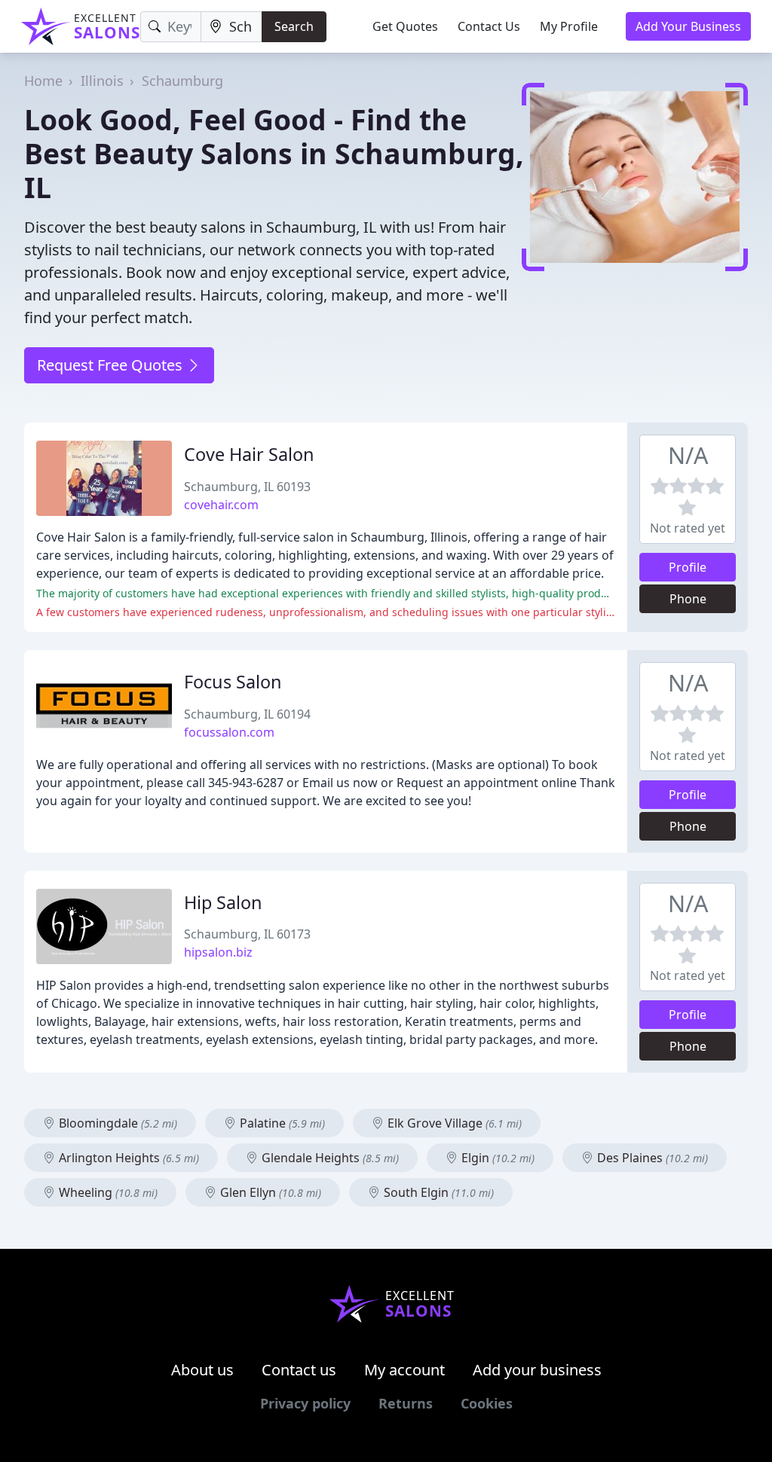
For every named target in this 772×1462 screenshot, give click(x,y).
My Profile (569, 26)
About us (202, 1370)
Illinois (102, 81)
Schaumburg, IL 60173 (247, 934)
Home (43, 81)
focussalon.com (229, 732)
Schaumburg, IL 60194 (247, 714)
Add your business (537, 1370)
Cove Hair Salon (249, 454)
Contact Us (489, 26)
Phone (687, 599)
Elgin (496, 1157)
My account (404, 1370)
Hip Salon (223, 902)
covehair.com (221, 504)
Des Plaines (651, 1157)
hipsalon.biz (218, 952)
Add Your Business (688, 26)
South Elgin (437, 1192)
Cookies (487, 1403)
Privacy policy (305, 1403)
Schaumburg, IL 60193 (247, 486)
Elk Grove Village (453, 1123)
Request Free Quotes (111, 365)
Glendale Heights (329, 1157)
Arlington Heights (127, 1157)
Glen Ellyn (269, 1192)
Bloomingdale (116, 1123)
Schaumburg (182, 81)
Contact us (299, 1370)
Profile (687, 567)
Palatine (281, 1123)
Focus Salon (233, 682)
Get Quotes (405, 26)
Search (294, 26)
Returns (405, 1403)
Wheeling (107, 1192)
